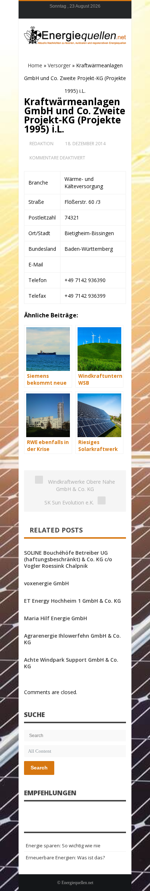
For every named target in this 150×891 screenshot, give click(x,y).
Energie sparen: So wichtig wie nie (63, 845)
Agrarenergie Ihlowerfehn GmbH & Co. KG (72, 639)
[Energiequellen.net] (75, 34)
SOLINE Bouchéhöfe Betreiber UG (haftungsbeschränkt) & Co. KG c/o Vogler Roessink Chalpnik (68, 559)
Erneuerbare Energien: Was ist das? (65, 857)
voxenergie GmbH (46, 583)
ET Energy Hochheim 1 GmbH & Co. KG (72, 600)
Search (39, 768)
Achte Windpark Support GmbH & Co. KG (71, 663)
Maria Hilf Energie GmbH (55, 618)
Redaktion (41, 143)
